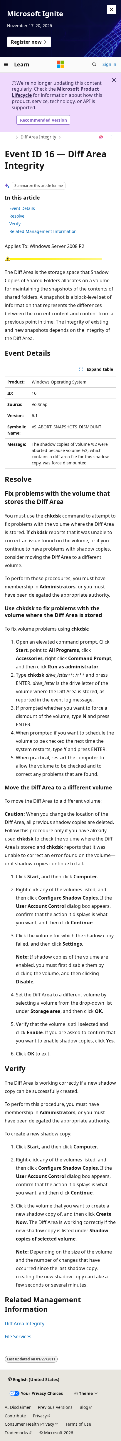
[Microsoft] (60, 64)
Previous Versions (55, 1407)
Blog (84, 1407)
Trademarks (16, 1432)
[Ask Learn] (101, 137)
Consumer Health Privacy (29, 1424)
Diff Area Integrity (38, 137)
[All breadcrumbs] (10, 137)
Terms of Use (78, 1424)
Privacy (40, 1416)
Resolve (16, 216)
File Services (18, 1336)
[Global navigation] (6, 64)
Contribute (15, 1416)
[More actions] (111, 137)
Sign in (109, 64)
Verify (15, 223)
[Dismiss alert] (111, 9)
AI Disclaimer (18, 1407)
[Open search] (94, 64)
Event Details (22, 208)
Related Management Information (43, 231)
